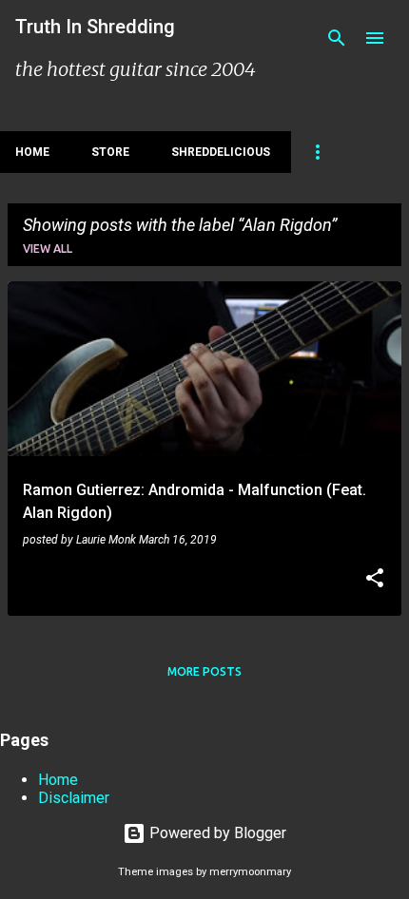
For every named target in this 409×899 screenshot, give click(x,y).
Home (32, 152)
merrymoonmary (250, 872)
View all (47, 248)
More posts (204, 671)
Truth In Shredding (95, 26)
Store (110, 152)
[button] (374, 579)
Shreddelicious (220, 152)
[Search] (336, 38)
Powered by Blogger (216, 833)
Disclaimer (73, 798)
